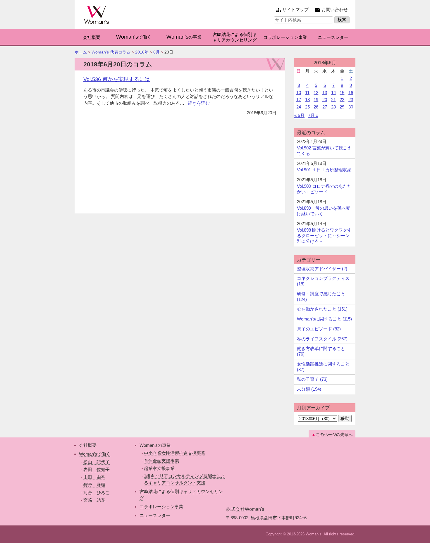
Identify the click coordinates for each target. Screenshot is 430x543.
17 (298, 99)
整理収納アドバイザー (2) (322, 268)
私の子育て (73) (312, 379)
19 (316, 99)
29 (342, 106)
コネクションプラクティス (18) (323, 281)
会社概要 (88, 445)
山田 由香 (94, 477)
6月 (156, 52)
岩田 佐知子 (96, 469)
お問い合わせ (334, 9)
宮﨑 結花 (94, 500)
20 (324, 99)
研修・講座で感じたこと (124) (321, 296)
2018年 (142, 52)
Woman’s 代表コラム (111, 52)
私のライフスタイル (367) (322, 338)
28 (333, 106)
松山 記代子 (96, 461)
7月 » (313, 115)
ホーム (81, 52)
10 (298, 92)
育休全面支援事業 (161, 460)
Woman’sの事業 (155, 445)
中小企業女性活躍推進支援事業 (174, 453)
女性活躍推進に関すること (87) (323, 366)
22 (342, 99)
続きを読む (199, 103)
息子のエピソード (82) (319, 328)
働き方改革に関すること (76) (321, 351)
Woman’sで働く (94, 453)
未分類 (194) (309, 389)
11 (307, 92)
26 (316, 106)
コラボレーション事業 (161, 506)
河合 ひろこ (96, 492)
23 (350, 99)
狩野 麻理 (94, 484)
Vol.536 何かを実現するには (116, 79)
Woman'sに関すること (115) (324, 318)
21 (333, 99)
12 (316, 92)
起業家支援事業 (159, 468)
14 (333, 92)
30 (350, 106)
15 (342, 92)
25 (307, 106)
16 (350, 92)
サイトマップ (295, 9)
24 (298, 106)
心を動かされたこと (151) (322, 308)
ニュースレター (155, 515)
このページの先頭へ (334, 434)
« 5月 (299, 115)
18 (307, 99)
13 (324, 92)
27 (324, 106)
